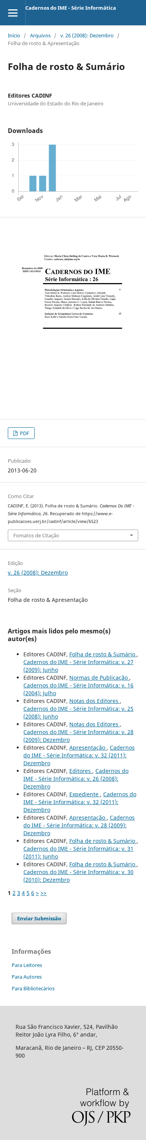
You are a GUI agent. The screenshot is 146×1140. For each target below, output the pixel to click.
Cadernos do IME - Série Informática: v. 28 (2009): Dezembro (79, 825)
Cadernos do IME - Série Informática (70, 7)
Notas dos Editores (94, 701)
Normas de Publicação (99, 677)
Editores (80, 771)
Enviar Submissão (39, 918)
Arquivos (40, 35)
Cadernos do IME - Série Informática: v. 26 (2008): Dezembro (75, 778)
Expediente (84, 794)
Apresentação (88, 747)
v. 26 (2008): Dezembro (87, 35)
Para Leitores (27, 965)
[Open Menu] (12, 12)
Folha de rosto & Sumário (103, 654)
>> (43, 893)
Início (14, 35)
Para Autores (27, 976)
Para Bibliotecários (33, 988)
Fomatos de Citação (36, 535)
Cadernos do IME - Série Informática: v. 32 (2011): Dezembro (79, 755)
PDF (24, 433)
